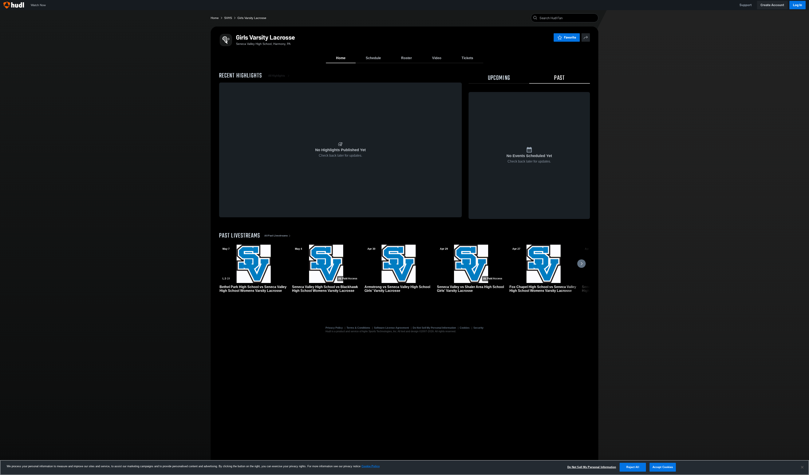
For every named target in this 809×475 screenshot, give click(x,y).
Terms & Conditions (358, 327)
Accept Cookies (662, 467)
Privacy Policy (334, 327)
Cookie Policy (371, 466)
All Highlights (276, 75)
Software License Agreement (391, 327)
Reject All (632, 467)
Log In (797, 5)
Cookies (465, 327)
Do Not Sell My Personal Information (434, 327)
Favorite (570, 37)
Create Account (772, 5)
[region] (404, 467)
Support (745, 5)
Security (478, 327)
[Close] (802, 467)
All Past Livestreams (276, 235)
